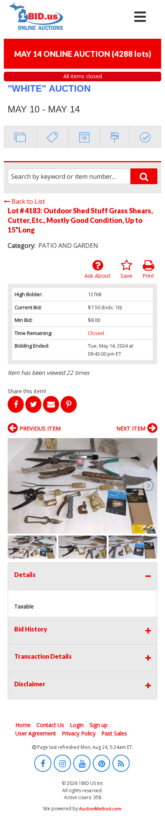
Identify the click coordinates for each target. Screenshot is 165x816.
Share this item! (27, 391)
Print (148, 275)
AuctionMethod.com (100, 808)
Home (23, 725)
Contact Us (50, 725)
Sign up (98, 725)
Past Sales (114, 733)
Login (77, 725)
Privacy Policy (79, 733)
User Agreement (35, 733)
